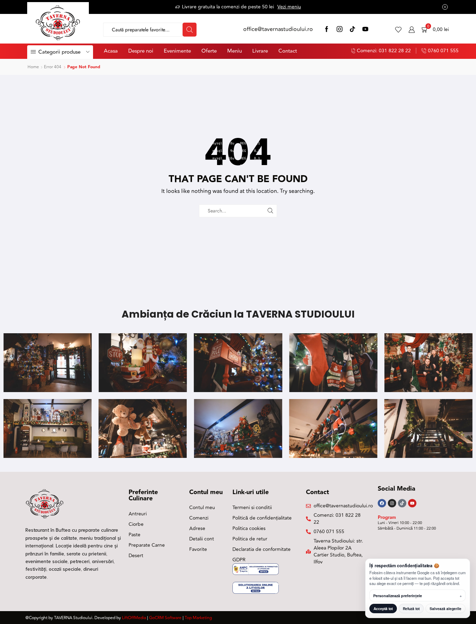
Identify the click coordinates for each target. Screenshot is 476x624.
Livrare (260, 51)
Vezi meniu (289, 6)
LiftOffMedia (134, 618)
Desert (136, 555)
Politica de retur (249, 539)
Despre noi (140, 51)
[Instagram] (340, 29)
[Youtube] (412, 503)
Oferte (209, 51)
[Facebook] (327, 29)
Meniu (234, 51)
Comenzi (198, 518)
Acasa (111, 51)
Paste (134, 534)
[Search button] (190, 30)
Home (33, 67)
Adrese (197, 528)
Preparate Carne (147, 545)
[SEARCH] (270, 210)
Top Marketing (198, 618)
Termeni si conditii (252, 507)
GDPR (239, 559)
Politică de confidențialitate (262, 518)
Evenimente (177, 51)
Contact (287, 51)
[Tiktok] (402, 503)
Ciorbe (136, 524)
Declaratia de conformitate (261, 549)
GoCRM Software (165, 618)
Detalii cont (201, 539)
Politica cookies (249, 528)
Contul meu (202, 507)
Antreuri (138, 513)
